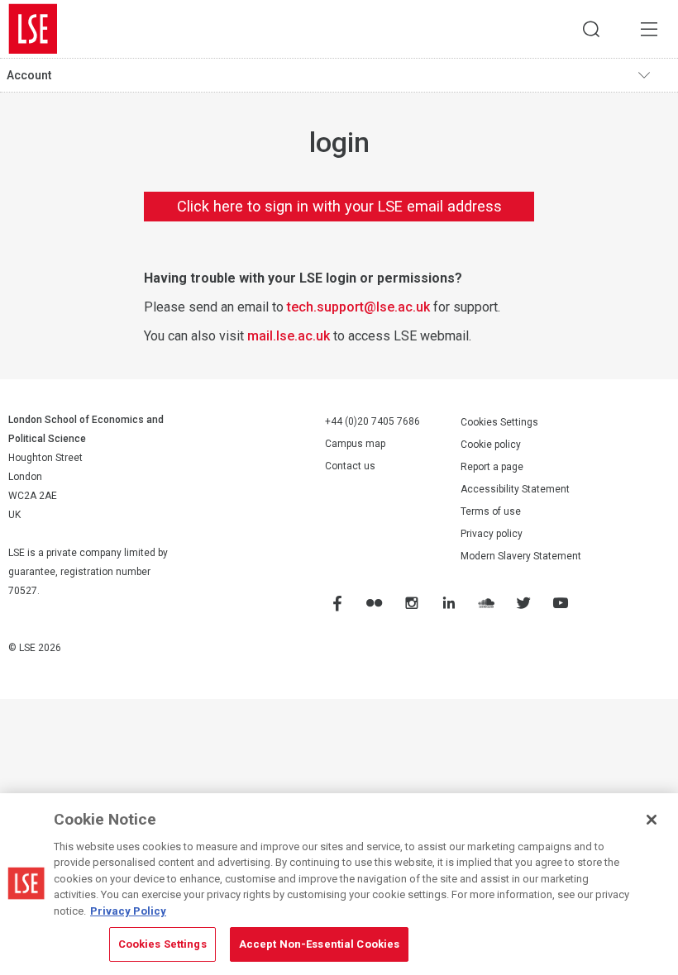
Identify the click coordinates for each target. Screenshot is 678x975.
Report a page (492, 467)
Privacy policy (492, 534)
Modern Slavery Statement (521, 556)
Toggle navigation (654, 75)
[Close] (651, 819)
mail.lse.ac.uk (288, 336)
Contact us (350, 466)
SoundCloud (485, 602)
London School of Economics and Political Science (33, 29)
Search (591, 29)
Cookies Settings (499, 422)
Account (29, 75)
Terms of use (491, 511)
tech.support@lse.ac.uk (358, 307)
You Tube (559, 602)
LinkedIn (448, 602)
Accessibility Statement (515, 489)
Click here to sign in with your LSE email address (339, 206)
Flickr (373, 602)
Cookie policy (491, 444)
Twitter (522, 602)
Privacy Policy (128, 911)
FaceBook (336, 602)
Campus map (355, 443)
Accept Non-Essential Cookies (319, 944)
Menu (649, 29)
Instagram (411, 602)
